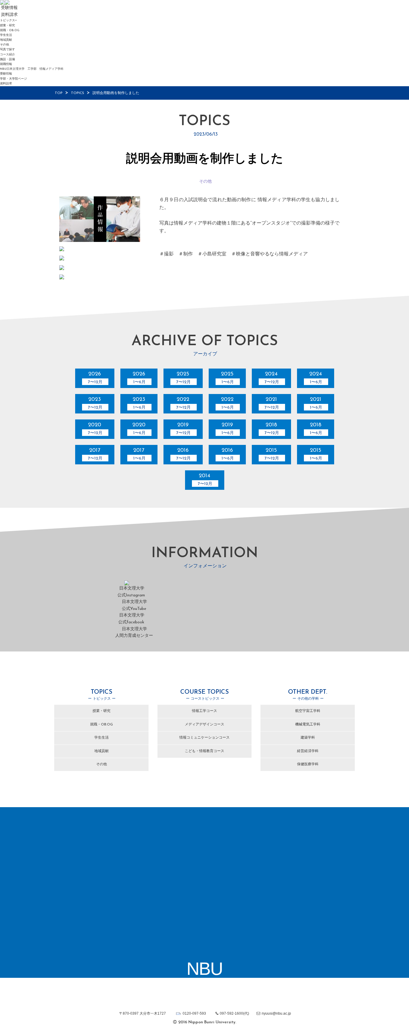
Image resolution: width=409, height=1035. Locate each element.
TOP (59, 93)
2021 (272, 403)
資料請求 (6, 83)
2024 (272, 378)
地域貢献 (6, 40)
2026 (95, 378)
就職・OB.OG (9, 30)
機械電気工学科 (307, 724)
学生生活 (6, 35)
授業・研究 (7, 25)
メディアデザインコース (204, 724)
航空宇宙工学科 (307, 711)
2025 (183, 378)
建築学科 (308, 737)
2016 (183, 454)
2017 (95, 454)
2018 (272, 428)
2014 (205, 479)
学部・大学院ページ (13, 79)
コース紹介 (7, 54)
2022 (183, 403)
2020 (95, 428)
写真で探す (7, 49)
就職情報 (6, 64)
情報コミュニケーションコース (204, 737)
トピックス (7, 20)
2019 (183, 428)
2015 (272, 454)
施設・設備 (7, 59)
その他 (4, 44)
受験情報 (6, 73)
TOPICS (77, 93)
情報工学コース (204, 711)
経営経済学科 (308, 751)
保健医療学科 (308, 764)
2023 (95, 403)
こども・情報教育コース (204, 751)
